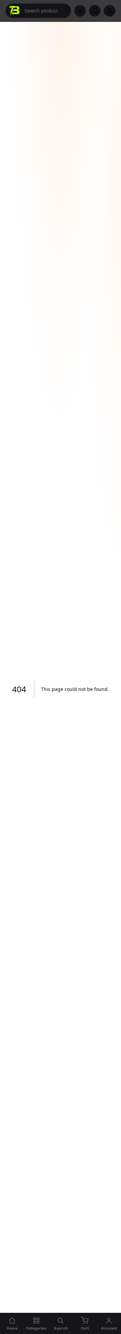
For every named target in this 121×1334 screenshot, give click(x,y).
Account (109, 1328)
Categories (36, 1328)
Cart (85, 1328)
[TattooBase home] (15, 10)
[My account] (110, 11)
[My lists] (80, 11)
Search (61, 1328)
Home (12, 1328)
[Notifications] (95, 11)
